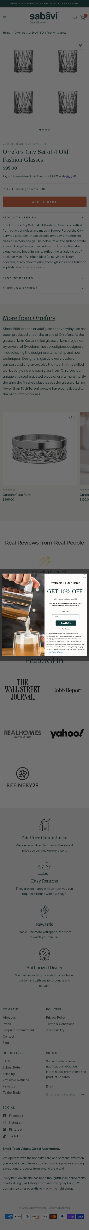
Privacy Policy (51, 652)
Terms (60, 652)
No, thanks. (66, 629)
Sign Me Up (66, 623)
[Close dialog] (84, 576)
